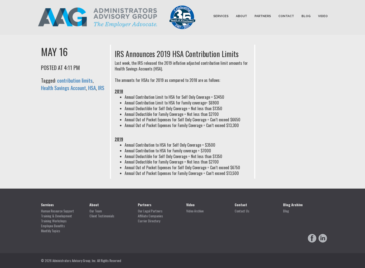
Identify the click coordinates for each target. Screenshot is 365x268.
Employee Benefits (53, 225)
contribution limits (75, 80)
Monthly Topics (50, 230)
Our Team (95, 210)
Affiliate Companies (150, 215)
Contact (286, 16)
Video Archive (195, 210)
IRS (101, 88)
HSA (92, 88)
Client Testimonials (101, 215)
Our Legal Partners (150, 210)
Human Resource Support (57, 210)
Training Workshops (54, 220)
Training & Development (56, 215)
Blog (306, 16)
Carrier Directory (149, 220)
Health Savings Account (63, 88)
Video (323, 16)
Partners (263, 16)
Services (220, 16)
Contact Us (242, 210)
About (241, 16)
